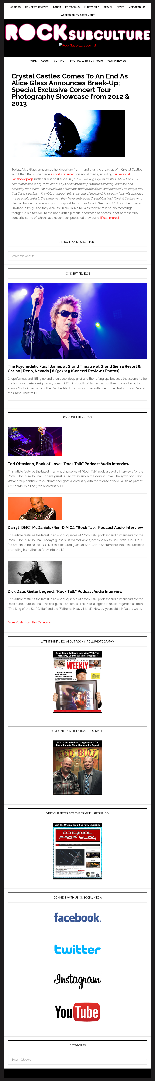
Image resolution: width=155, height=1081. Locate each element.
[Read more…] (109, 218)
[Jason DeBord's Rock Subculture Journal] (77, 27)
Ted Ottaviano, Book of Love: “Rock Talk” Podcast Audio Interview (68, 464)
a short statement (63, 174)
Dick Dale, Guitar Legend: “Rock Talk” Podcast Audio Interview (65, 591)
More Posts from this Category (29, 622)
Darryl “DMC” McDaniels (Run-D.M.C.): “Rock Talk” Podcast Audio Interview (75, 527)
